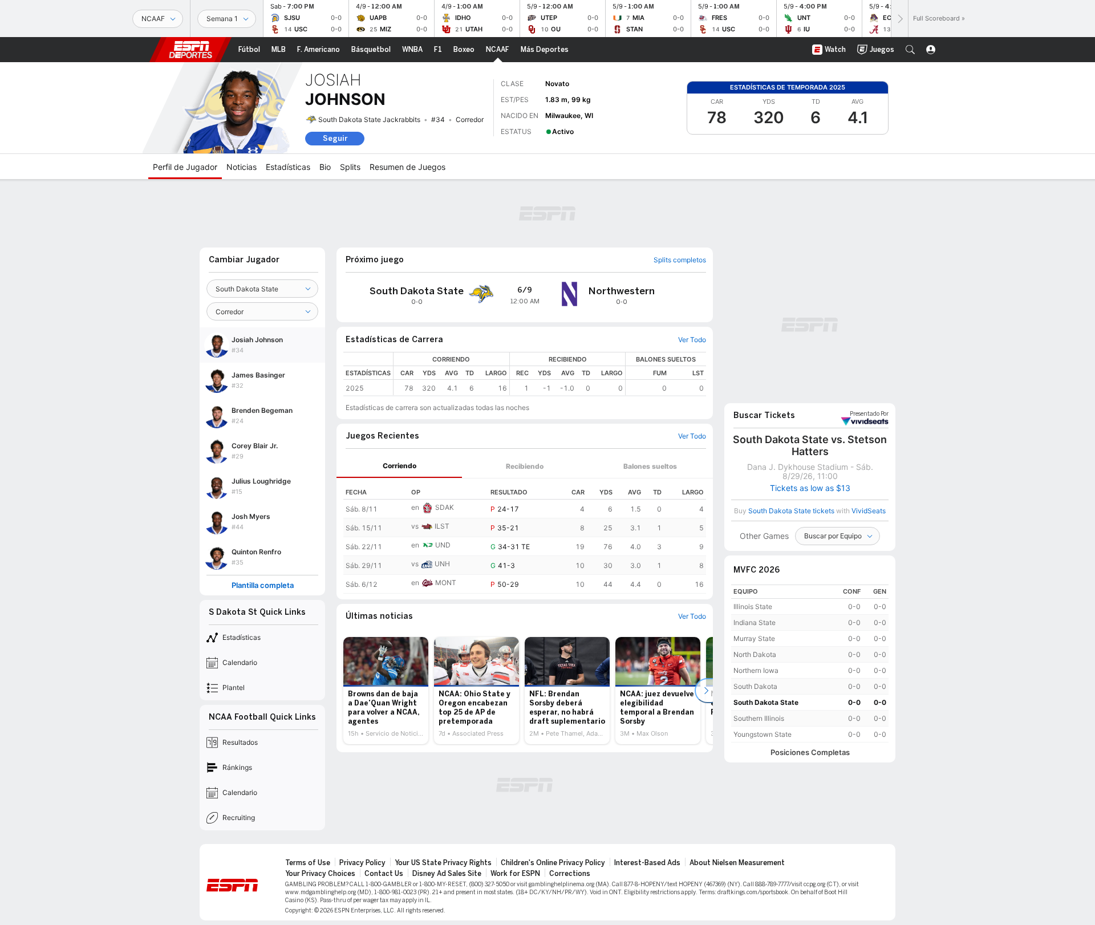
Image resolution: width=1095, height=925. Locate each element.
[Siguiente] (899, 18)
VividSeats (869, 414)
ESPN (190, 49)
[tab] (399, 466)
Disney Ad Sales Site (446, 874)
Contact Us (383, 874)
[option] (385, 690)
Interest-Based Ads (647, 863)
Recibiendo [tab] (525, 466)
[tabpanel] (524, 536)
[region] (550, 374)
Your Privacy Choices (320, 874)
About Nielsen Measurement (737, 863)
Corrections (569, 874)
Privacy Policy (362, 863)
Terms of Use (307, 863)
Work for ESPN (515, 874)
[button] (910, 49)
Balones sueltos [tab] (650, 466)
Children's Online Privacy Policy (553, 863)
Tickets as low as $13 (810, 488)
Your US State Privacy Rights (443, 863)
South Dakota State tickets (791, 510)
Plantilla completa (263, 585)
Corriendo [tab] (399, 465)
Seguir (335, 138)
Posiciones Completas (810, 752)
